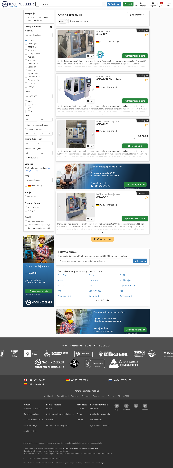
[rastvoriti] (103, 69)
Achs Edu (62, 275)
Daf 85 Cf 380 (95, 290)
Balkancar (33, 80)
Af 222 (61, 285)
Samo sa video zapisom (39, 224)
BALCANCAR (34, 76)
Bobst (31, 83)
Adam (60, 280)
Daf (90, 285)
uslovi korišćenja (97, 463)
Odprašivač (61, 396)
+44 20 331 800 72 (36, 380)
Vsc (121, 290)
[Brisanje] (104, 4)
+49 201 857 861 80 (122, 380)
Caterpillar (34, 53)
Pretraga (114, 4)
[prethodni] (60, 44)
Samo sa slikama (36, 221)
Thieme (111, 396)
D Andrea (93, 280)
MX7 (34, 111)
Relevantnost (138, 14)
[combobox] (39, 180)
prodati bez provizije (39, 291)
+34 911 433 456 (36, 384)
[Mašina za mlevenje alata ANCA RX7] (76, 134)
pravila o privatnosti (82, 463)
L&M (31, 86)
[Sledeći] (92, 44)
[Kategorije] (37, 4)
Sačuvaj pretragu (103, 239)
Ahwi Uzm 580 (64, 296)
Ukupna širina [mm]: (33, 148)
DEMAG (32, 47)
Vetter (32, 67)
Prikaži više (104, 300)
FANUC (32, 43)
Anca (31, 40)
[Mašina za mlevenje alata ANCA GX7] (76, 207)
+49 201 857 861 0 (79, 380)
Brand (91, 275)
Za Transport (126, 296)
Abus (31, 60)
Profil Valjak (125, 280)
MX (30, 108)
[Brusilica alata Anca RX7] (76, 44)
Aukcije (32, 210)
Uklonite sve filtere (79, 21)
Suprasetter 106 (127, 285)
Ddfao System (95, 296)
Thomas (85, 396)
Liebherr (33, 63)
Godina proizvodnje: (33, 129)
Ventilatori (48, 396)
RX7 (33, 105)
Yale (31, 70)
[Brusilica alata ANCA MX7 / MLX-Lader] (76, 89)
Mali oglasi (33, 207)
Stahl (31, 50)
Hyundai (33, 73)
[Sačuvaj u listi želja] (146, 35)
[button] (169, 4)
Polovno (31, 196)
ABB (31, 57)
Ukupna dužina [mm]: (34, 139)
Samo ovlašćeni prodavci (39, 228)
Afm (60, 290)
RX (30, 101)
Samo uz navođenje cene (37, 125)
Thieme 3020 (123, 396)
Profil (122, 275)
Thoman (74, 396)
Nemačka (36, 185)
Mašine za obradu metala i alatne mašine (39, 18)
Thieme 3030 (98, 396)
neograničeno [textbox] (33, 180)
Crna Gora (37, 169)
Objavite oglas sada (135, 184)
